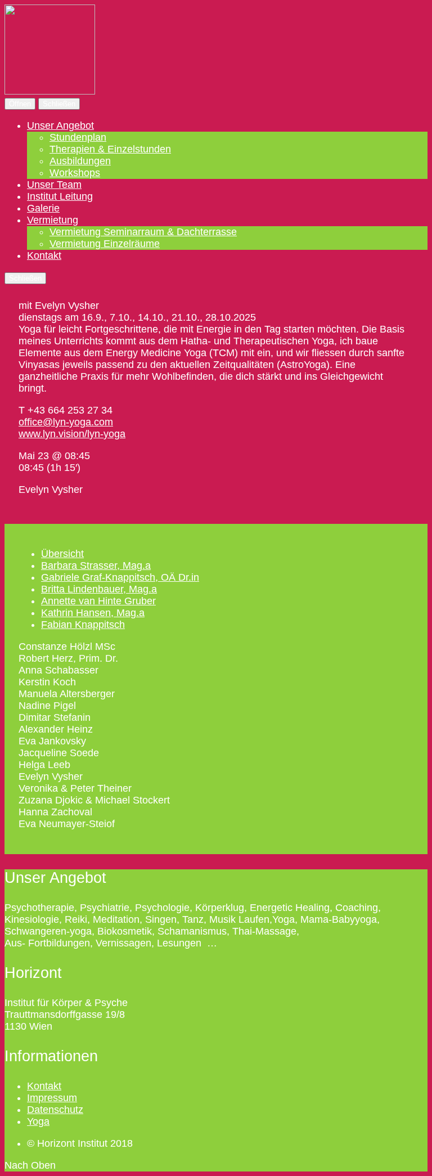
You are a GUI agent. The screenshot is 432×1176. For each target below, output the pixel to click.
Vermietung (52, 220)
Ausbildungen (80, 161)
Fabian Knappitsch (83, 624)
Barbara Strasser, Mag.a (96, 565)
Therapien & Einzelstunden (110, 149)
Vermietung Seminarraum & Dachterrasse (143, 231)
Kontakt (44, 255)
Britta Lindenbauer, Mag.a (99, 589)
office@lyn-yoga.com (66, 422)
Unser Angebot (60, 125)
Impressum (52, 1097)
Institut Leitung (60, 196)
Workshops (75, 172)
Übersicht (62, 553)
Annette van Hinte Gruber (98, 601)
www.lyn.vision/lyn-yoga (72, 433)
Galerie (43, 208)
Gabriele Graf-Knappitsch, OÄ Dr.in (120, 577)
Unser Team (54, 184)
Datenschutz (55, 1109)
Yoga (38, 1121)
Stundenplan (78, 137)
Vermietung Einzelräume (105, 243)
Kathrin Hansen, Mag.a (93, 612)
